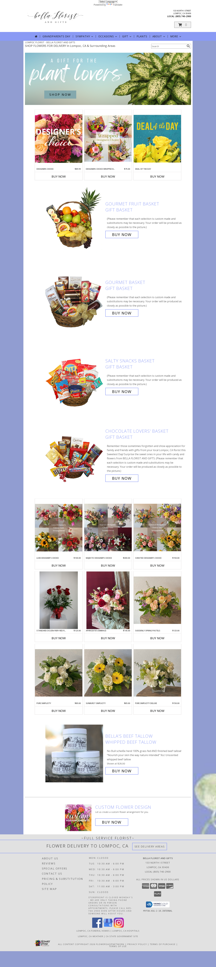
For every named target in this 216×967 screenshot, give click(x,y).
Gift (125, 36)
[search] (188, 46)
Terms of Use (118, 946)
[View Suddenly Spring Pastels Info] (157, 600)
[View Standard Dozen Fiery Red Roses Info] (58, 600)
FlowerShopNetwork (110, 944)
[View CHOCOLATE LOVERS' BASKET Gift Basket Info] (74, 454)
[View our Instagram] (119, 926)
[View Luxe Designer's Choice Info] (58, 527)
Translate (117, 4)
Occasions (106, 36)
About (157, 36)
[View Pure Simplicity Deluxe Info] (157, 673)
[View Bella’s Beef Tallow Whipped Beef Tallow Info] (74, 753)
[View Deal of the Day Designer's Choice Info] (157, 138)
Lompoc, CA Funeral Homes (93, 930)
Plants (142, 36)
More (174, 36)
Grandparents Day (56, 36)
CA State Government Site (122, 936)
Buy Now (59, 176)
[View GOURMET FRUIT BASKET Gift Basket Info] (74, 219)
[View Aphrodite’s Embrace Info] (108, 600)
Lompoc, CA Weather (90, 936)
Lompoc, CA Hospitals (125, 930)
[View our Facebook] (97, 926)
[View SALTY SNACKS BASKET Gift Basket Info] (74, 376)
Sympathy (83, 36)
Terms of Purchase (163, 944)
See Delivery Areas (150, 846)
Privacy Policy (137, 944)
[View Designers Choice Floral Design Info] (58, 138)
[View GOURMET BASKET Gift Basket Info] (74, 297)
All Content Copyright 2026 (76, 944)
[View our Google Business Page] (108, 926)
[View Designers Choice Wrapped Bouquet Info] (108, 138)
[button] (182, 25)
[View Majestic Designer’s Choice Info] (108, 527)
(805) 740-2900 (183, 16)
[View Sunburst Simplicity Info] (108, 673)
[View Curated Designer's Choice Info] (157, 527)
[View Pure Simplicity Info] (58, 673)
